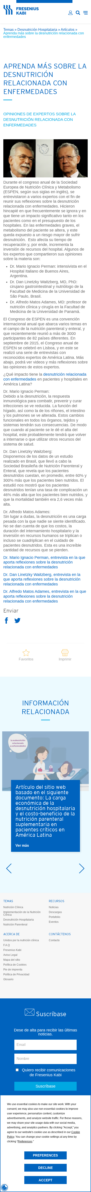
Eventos (54, 922)
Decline (45, 1168)
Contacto (54, 940)
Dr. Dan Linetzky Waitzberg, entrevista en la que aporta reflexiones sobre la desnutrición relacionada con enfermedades (41, 579)
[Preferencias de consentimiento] (4, 1187)
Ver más (22, 845)
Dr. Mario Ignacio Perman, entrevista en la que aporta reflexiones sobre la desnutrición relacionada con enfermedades (44, 562)
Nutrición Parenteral (15, 924)
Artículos (67, 29)
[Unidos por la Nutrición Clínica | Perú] (21, 13)
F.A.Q (6, 945)
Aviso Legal (10, 955)
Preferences (45, 1155)
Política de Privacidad (16, 974)
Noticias (54, 907)
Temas (8, 29)
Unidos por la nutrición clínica (21, 940)
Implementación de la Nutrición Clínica (22, 913)
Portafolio (54, 917)
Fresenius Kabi (12, 950)
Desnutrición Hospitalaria (37, 29)
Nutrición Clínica (13, 907)
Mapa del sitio (11, 959)
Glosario (8, 979)
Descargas (55, 912)
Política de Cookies (15, 964)
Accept (45, 1180)
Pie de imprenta (12, 969)
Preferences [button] (25, 1141)
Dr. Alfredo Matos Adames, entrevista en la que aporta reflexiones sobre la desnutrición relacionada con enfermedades (44, 596)
